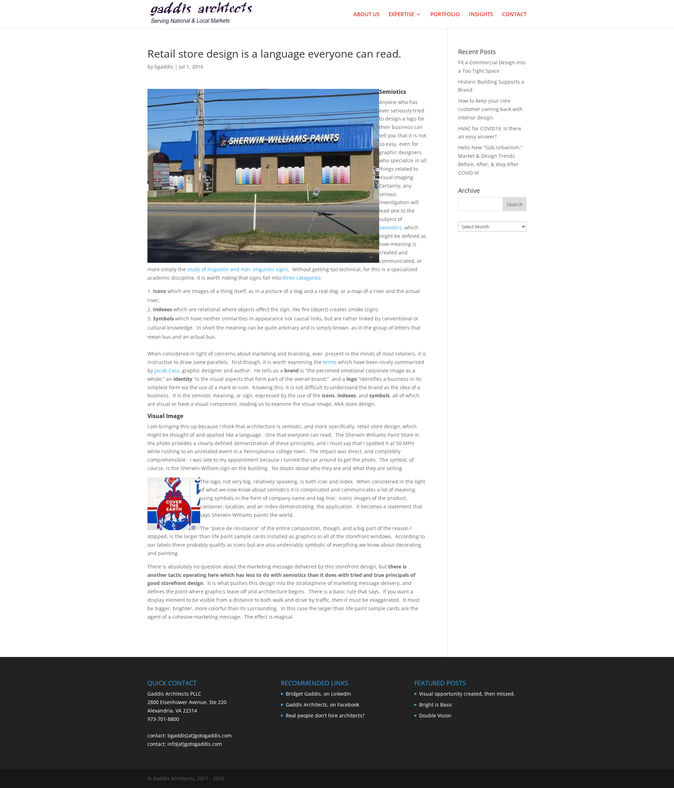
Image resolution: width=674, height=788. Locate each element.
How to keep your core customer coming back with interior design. (490, 109)
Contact (514, 15)
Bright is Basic (435, 704)
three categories (301, 277)
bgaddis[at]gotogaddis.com (199, 735)
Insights (481, 15)
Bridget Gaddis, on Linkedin (318, 693)
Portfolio (445, 15)
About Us (366, 15)
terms (330, 362)
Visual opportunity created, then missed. (467, 693)
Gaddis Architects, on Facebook (322, 704)
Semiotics (390, 227)
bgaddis (163, 66)
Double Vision (435, 715)
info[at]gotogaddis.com (194, 744)
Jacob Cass (166, 370)
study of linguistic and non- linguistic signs (237, 269)
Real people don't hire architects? (325, 715)
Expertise (401, 15)
